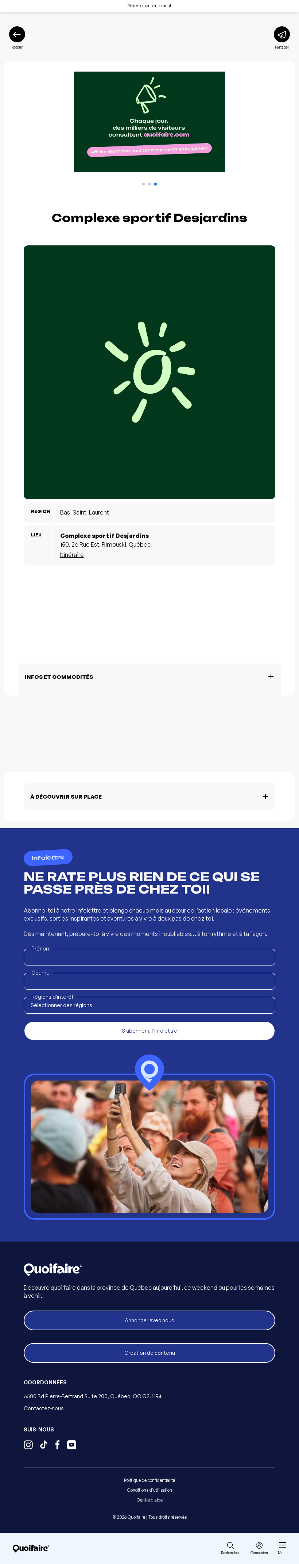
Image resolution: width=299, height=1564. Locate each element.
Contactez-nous (44, 1408)
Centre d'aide (150, 1500)
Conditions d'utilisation (149, 1490)
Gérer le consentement (149, 5)
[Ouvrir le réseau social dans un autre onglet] (28, 1445)
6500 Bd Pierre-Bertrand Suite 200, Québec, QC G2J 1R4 (93, 1396)
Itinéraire (72, 554)
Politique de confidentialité (149, 1480)
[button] (143, 184)
